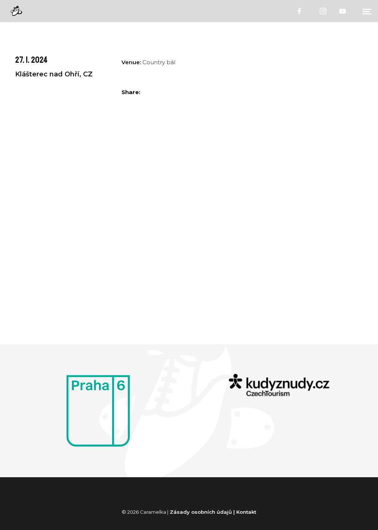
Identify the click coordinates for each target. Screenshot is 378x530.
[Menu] (367, 11)
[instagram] (323, 11)
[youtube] (343, 11)
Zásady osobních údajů (201, 512)
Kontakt (246, 512)
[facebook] (299, 11)
